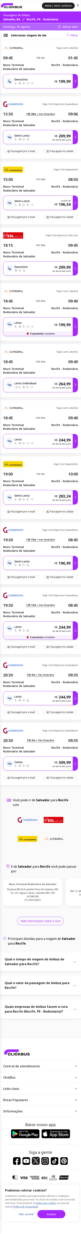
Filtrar (74, 35)
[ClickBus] (11, 6)
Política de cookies (45, 1203)
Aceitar (51, 1214)
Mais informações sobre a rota (40, 921)
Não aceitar (26, 1214)
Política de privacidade (25, 1206)
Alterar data (70, 27)
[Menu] (78, 6)
